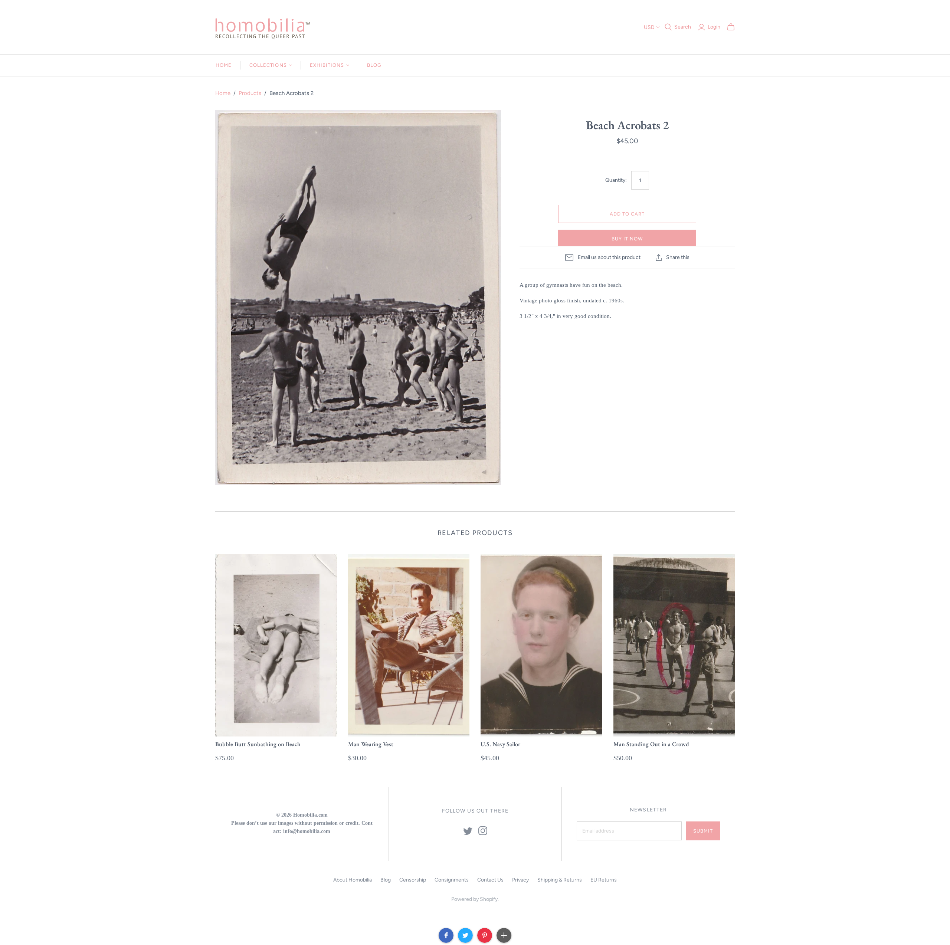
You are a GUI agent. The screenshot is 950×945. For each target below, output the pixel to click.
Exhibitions (327, 65)
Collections (267, 65)
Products (250, 93)
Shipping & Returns (559, 880)
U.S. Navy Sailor (500, 744)
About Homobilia (352, 880)
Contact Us (490, 880)
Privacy (520, 880)
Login (714, 27)
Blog (374, 65)
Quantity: (616, 180)
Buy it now (627, 239)
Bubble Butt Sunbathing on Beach (258, 744)
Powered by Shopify (474, 899)
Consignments (452, 880)
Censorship (412, 880)
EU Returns (603, 880)
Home (224, 65)
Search (682, 27)
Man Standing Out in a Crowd (651, 744)
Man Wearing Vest (370, 744)
